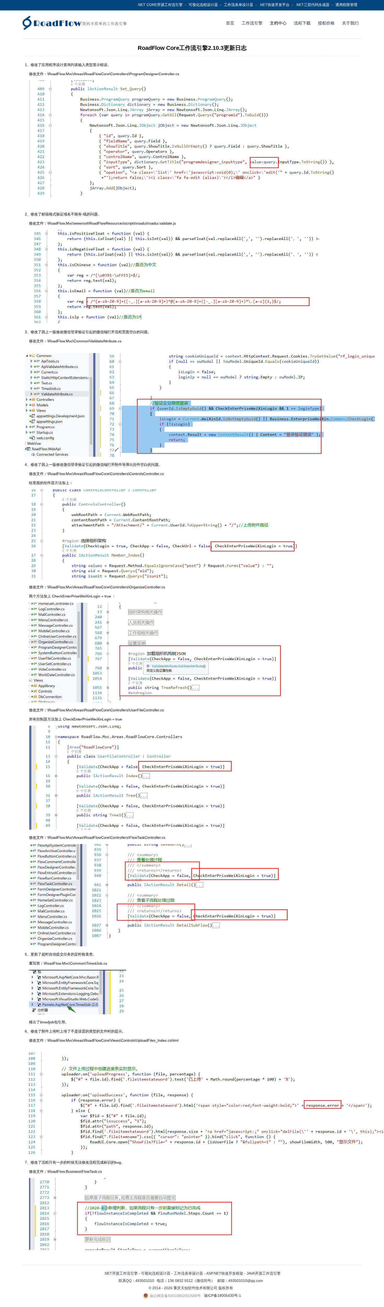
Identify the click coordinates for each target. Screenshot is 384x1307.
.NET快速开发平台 (274, 5)
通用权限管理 (346, 5)
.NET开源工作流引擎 (121, 1273)
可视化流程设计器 (203, 5)
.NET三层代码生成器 (312, 5)
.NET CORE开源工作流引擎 (160, 5)
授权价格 (326, 23)
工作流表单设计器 (238, 5)
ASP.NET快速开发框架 (224, 1273)
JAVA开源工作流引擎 (264, 1273)
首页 (230, 23)
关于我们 (350, 23)
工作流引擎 (252, 23)
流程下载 (302, 23)
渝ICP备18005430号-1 (222, 1295)
